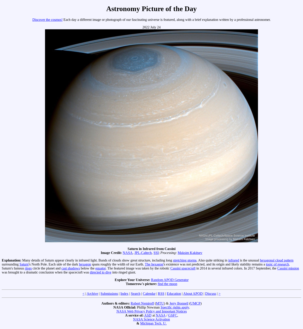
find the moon (167, 284)
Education (174, 293)
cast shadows (70, 268)
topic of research (277, 264)
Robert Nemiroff (142, 303)
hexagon (85, 264)
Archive (92, 293)
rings (28, 268)
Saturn (24, 264)
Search (135, 293)
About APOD (193, 293)
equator (100, 268)
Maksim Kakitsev (190, 253)
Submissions (109, 293)
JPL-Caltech (143, 253)
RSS (161, 293)
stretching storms (185, 260)
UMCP (195, 303)
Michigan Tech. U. (153, 323)
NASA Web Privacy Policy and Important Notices (151, 311)
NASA (128, 253)
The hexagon (154, 264)
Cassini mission (288, 268)
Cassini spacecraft (182, 268)
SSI (156, 253)
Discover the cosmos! (47, 20)
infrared (233, 260)
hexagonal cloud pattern (276, 260)
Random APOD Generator (170, 280)
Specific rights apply (175, 307)
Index (124, 293)
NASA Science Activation (151, 319)
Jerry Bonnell (178, 303)
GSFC (172, 315)
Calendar (149, 293)
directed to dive (100, 272)
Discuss (210, 293)
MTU (160, 303)
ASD (148, 315)
